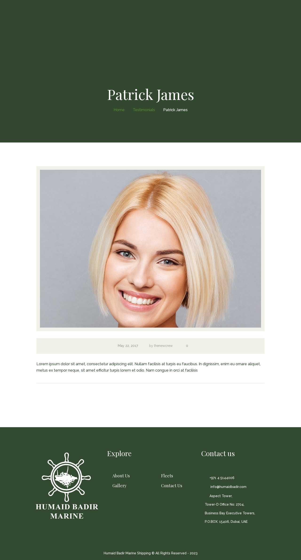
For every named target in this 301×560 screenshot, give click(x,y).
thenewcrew (163, 346)
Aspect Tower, (221, 496)
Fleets (167, 476)
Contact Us (171, 485)
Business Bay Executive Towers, (230, 513)
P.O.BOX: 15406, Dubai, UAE (226, 521)
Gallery (119, 485)
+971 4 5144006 (222, 478)
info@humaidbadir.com (228, 487)
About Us (121, 476)
